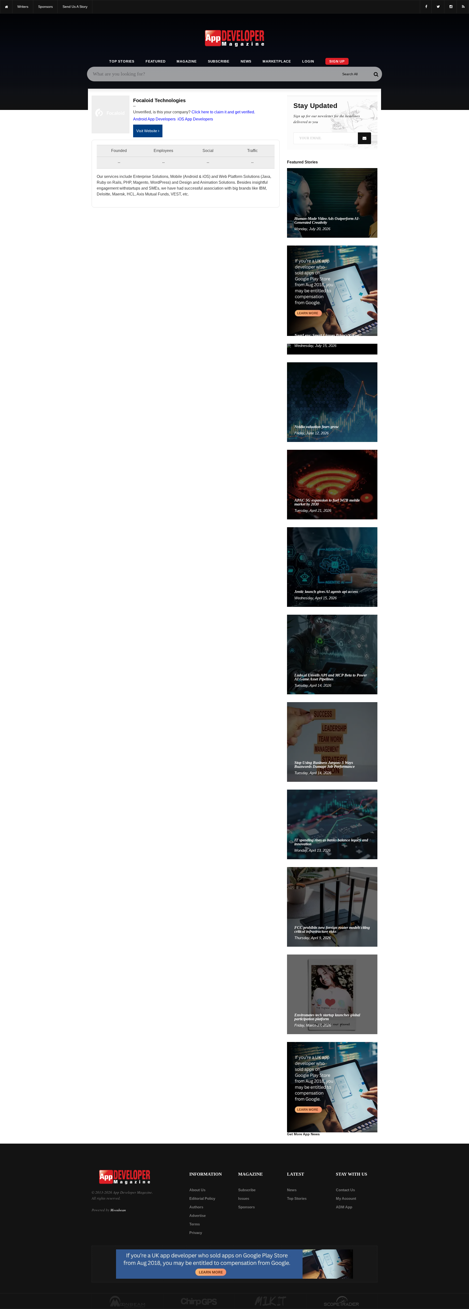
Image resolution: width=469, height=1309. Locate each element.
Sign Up (337, 61)
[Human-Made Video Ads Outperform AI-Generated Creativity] (332, 203)
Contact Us (345, 1190)
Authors (196, 1207)
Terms (194, 1224)
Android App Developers (154, 119)
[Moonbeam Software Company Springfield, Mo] (127, 1301)
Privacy (195, 1233)
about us (197, 1190)
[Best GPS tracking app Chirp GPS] (199, 1301)
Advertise (197, 1215)
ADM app (344, 1207)
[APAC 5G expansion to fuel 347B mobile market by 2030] (332, 484)
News (246, 61)
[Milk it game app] (270, 1301)
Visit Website (147, 131)
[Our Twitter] (438, 6)
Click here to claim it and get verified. (223, 112)
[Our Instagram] (450, 6)
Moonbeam (118, 1210)
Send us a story (75, 7)
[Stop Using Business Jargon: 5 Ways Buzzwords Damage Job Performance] (332, 742)
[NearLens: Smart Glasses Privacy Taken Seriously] (332, 349)
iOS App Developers (195, 119)
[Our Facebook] (425, 6)
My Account (346, 1198)
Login (308, 61)
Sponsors (246, 1207)
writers (22, 7)
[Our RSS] (463, 6)
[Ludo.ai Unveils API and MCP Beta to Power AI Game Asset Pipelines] (332, 654)
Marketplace (277, 61)
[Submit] (376, 74)
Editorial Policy (202, 1198)
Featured (155, 61)
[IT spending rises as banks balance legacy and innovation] (332, 824)
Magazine (186, 61)
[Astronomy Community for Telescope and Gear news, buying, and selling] (341, 1301)
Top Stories (121, 61)
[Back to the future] (6, 6)
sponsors (45, 7)
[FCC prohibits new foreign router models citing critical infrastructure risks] (332, 906)
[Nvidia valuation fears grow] (332, 402)
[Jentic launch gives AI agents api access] (332, 567)
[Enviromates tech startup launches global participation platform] (332, 994)
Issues (243, 1198)
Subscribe (218, 61)
